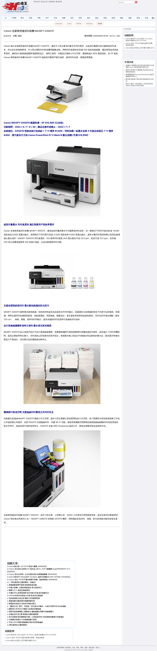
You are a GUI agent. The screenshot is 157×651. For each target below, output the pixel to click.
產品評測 (59, 1)
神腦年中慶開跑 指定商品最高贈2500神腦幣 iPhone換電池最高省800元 (140, 66)
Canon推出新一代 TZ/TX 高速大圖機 (23, 566)
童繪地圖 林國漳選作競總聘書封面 (22, 601)
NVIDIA (78, 23)
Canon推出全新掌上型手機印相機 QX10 (21, 640)
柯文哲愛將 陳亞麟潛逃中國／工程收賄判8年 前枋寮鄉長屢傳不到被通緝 (36, 617)
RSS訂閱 (127, 29)
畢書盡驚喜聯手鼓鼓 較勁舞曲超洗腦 (23, 585)
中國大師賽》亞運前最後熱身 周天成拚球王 (25, 587)
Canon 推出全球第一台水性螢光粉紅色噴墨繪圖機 (28, 574)
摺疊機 (100, 23)
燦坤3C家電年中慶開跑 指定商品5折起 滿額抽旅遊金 (139, 71)
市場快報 (51, 1)
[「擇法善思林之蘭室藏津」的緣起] (22, 582)
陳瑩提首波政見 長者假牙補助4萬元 (22, 603)
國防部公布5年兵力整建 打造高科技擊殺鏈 (25, 609)
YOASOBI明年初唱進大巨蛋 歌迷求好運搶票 (26, 595)
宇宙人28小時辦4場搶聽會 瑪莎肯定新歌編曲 (26, 622)
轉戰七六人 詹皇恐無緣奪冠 (19, 590)
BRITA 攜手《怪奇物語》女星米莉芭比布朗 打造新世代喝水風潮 (139, 85)
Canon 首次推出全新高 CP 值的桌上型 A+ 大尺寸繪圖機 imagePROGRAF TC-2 (39, 569)
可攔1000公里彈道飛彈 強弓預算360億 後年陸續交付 (29, 593)
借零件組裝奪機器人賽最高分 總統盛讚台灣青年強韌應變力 (31, 611)
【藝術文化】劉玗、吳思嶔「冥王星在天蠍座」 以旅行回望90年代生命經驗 (37, 606)
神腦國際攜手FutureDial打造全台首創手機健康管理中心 (140, 75)
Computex (58, 23)
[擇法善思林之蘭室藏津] (18, 625)
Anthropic (89, 23)
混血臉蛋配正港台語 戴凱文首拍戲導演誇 (24, 598)
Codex (69, 23)
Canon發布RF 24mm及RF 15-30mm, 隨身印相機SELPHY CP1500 (34, 577)
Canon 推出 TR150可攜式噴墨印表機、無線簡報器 (28, 579)
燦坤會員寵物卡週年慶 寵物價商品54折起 (140, 80)
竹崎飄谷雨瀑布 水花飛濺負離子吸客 (23, 619)
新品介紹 (44, 1)
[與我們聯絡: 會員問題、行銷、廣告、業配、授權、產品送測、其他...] (78, 647)
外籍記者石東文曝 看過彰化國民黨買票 (23, 614)
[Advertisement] (85, 8)
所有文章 (37, 1)
